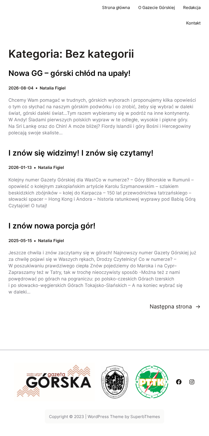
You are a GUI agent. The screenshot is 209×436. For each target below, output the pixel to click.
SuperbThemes (145, 416)
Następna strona (175, 306)
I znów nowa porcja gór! (52, 225)
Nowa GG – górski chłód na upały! (69, 73)
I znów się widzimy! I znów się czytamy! (80, 153)
